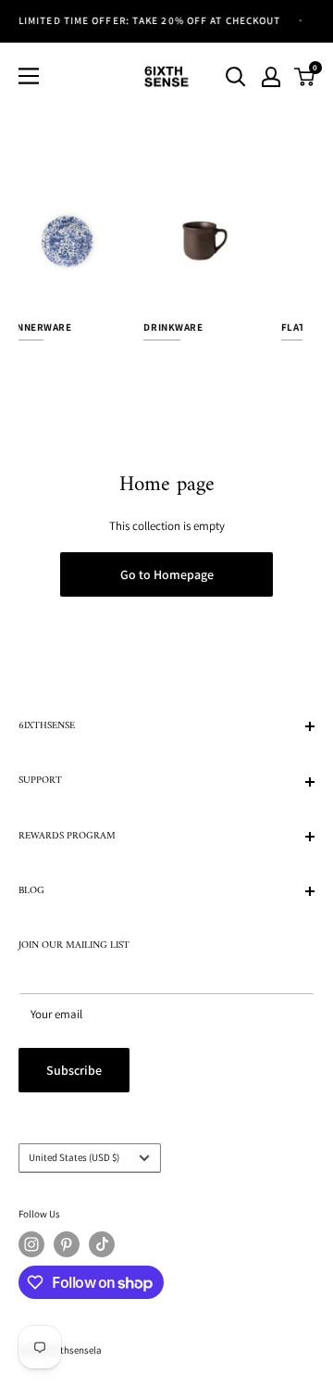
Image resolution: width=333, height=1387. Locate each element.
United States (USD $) (74, 1157)
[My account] (271, 77)
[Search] (236, 77)
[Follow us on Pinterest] (67, 1244)
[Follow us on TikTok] (102, 1244)
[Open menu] (28, 76)
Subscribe (74, 1070)
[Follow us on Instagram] (31, 1244)
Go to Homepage (167, 574)
